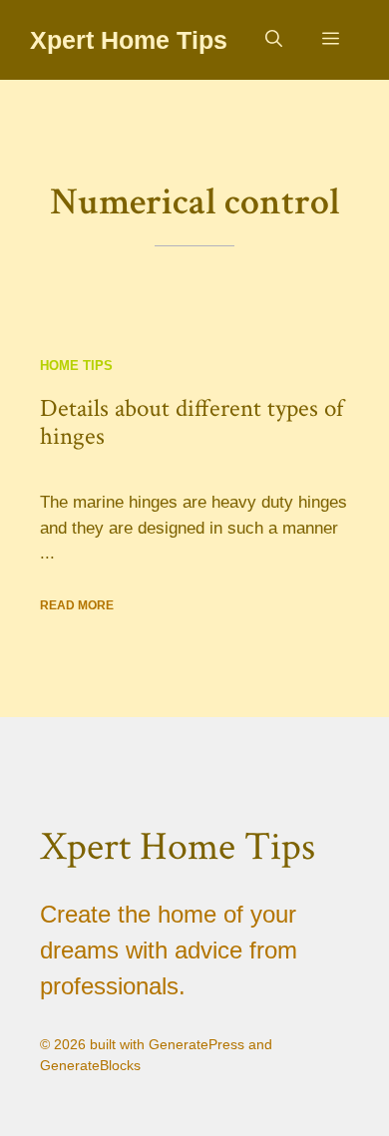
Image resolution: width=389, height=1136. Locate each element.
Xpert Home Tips (128, 40)
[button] (273, 40)
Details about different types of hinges (191, 422)
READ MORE (77, 605)
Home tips (76, 365)
